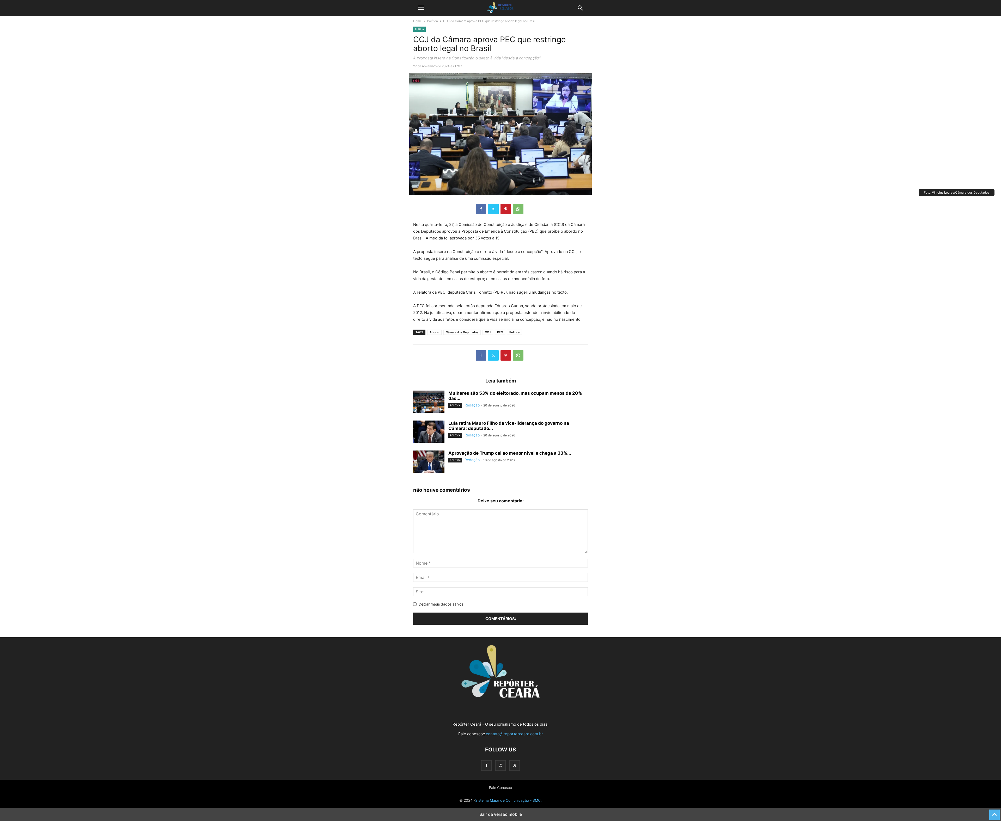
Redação (472, 405)
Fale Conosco (500, 787)
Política (432, 21)
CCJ (488, 332)
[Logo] (500, 696)
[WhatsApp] (518, 209)
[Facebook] (481, 209)
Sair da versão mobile (500, 814)
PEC (500, 332)
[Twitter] (493, 209)
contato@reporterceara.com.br (514, 733)
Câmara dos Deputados (462, 332)
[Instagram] (500, 765)
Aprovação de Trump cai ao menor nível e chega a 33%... (509, 453)
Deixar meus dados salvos (441, 604)
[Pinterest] (505, 209)
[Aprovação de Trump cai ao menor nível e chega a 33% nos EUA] (428, 462)
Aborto (434, 332)
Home (417, 21)
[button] (421, 8)
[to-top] (994, 812)
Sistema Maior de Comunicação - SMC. (508, 800)
